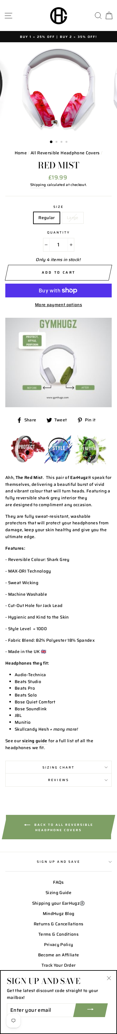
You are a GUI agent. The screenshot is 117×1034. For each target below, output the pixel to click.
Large (73, 217)
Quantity (58, 232)
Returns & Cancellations (59, 924)
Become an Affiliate (58, 955)
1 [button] (51, 142)
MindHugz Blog (58, 913)
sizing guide (34, 741)
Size (58, 206)
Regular (46, 217)
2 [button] (57, 142)
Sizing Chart (58, 767)
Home (21, 153)
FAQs (58, 882)
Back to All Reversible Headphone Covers (63, 827)
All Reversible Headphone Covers (65, 153)
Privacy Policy (58, 944)
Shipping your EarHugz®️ (58, 903)
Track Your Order (58, 965)
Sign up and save (58, 861)
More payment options (58, 304)
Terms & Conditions (58, 934)
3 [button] (62, 142)
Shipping (38, 185)
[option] (58, 36)
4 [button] (67, 142)
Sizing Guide (58, 892)
